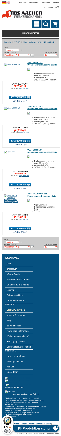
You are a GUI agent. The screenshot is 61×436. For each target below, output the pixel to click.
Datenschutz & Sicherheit (18, 285)
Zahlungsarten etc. (15, 361)
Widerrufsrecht (13, 274)
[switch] (7, 431)
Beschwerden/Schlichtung (19, 347)
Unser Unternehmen (16, 356)
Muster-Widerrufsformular (18, 279)
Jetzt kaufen (18, 97)
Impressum (48, 7)
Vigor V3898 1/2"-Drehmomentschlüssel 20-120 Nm (42, 107)
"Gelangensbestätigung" (18, 336)
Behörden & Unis (15, 295)
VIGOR (17, 42)
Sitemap (56, 2)
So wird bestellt (14, 326)
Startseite (22, 2)
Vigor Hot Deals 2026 (32, 42)
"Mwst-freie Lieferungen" (18, 331)
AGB (57, 7)
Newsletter (46, 2)
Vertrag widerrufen (16, 310)
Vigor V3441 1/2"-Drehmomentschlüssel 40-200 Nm (42, 64)
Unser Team (12, 372)
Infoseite (42, 406)
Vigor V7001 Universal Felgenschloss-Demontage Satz (41, 195)
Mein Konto (33, 2)
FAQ (9, 320)
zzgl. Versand (24, 88)
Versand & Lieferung (16, 315)
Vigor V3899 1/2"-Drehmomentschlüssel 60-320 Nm (42, 151)
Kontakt (10, 367)
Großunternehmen (15, 300)
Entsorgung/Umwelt (16, 341)
